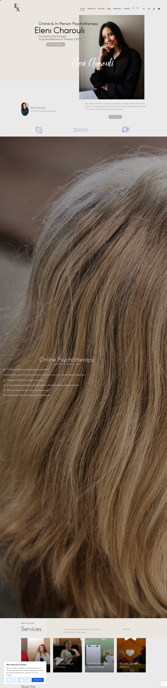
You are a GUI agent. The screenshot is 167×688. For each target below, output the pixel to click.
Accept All (38, 680)
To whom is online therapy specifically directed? (28, 369)
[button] (66, 369)
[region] (25, 672)
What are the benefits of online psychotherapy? (28, 390)
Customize (12, 680)
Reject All (25, 680)
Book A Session (56, 44)
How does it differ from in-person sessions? (25, 380)
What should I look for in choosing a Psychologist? (28, 395)
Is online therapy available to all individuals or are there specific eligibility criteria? (43, 385)
